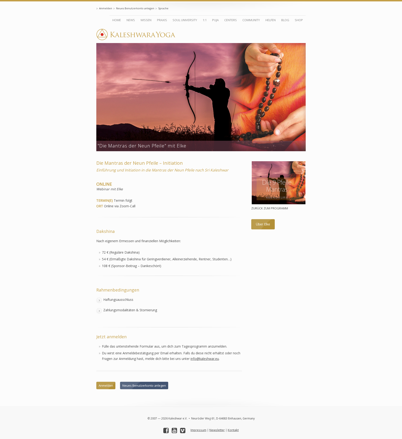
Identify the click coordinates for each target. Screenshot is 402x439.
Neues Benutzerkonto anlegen (135, 8)
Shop (299, 20)
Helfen (270, 20)
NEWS (131, 20)
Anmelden (105, 8)
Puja (215, 20)
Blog (285, 20)
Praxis (162, 20)
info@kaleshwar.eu (205, 358)
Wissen (146, 20)
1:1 (205, 20)
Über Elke (263, 224)
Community (251, 20)
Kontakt (233, 430)
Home (116, 20)
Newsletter (217, 430)
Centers (230, 20)
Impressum (198, 430)
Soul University (185, 20)
